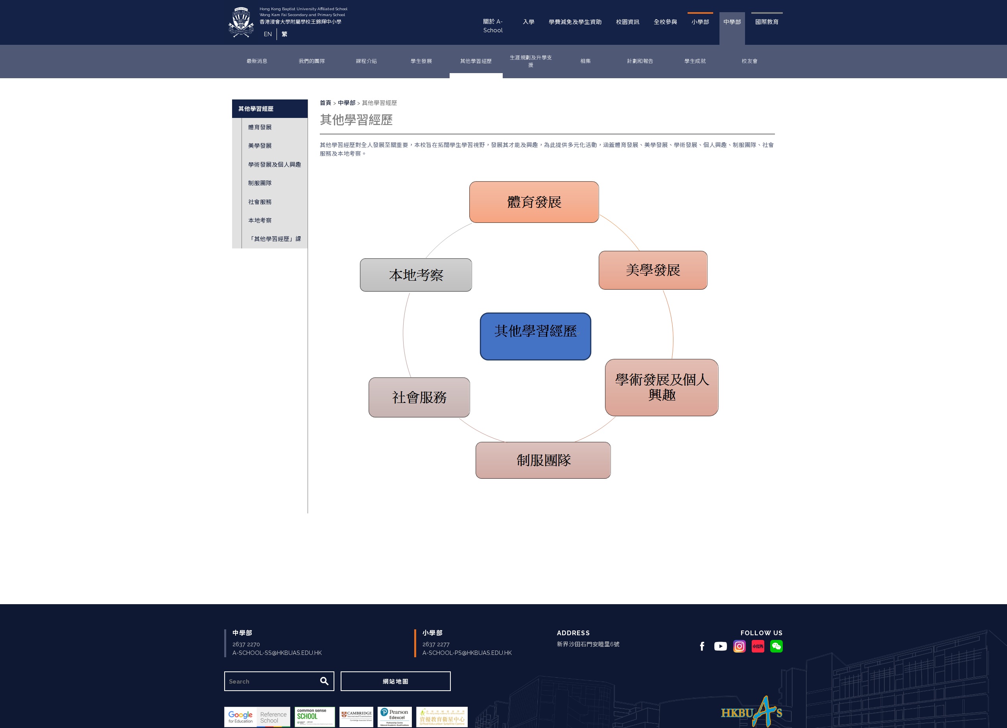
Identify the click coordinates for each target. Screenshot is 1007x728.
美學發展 (260, 145)
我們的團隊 (312, 61)
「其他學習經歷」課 (274, 238)
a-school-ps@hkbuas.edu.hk (467, 652)
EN (268, 34)
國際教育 (767, 21)
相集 (585, 61)
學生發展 (421, 61)
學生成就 (695, 61)
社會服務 (260, 202)
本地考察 (260, 220)
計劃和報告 (640, 61)
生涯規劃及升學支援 (531, 61)
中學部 (732, 21)
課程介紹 (366, 61)
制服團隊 (260, 183)
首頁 (326, 102)
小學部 (700, 21)
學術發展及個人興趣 (274, 164)
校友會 (750, 61)
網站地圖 (396, 681)
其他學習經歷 (476, 61)
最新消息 (257, 61)
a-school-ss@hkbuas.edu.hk (277, 652)
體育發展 (260, 127)
